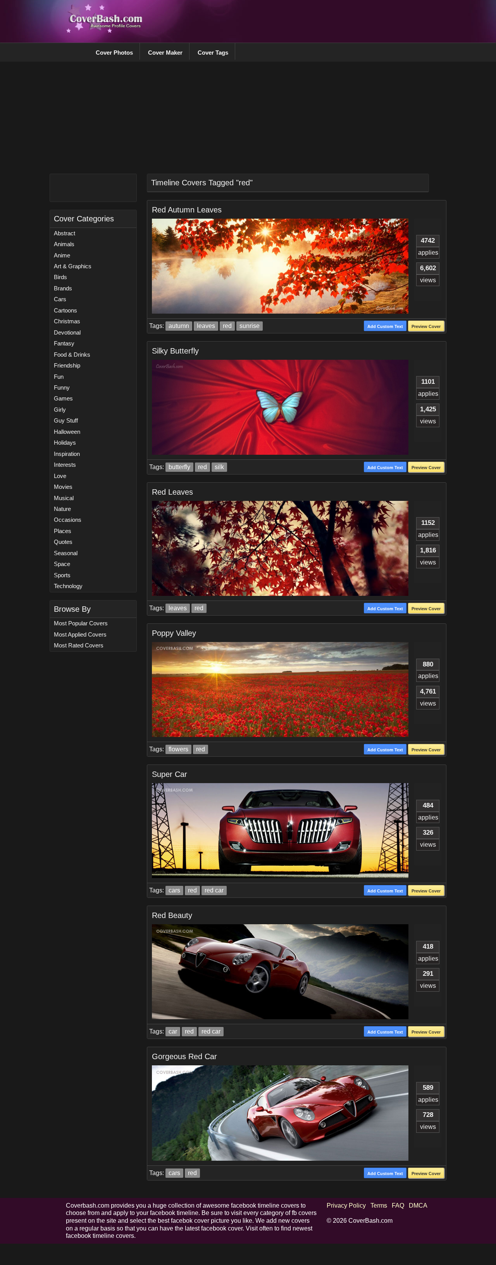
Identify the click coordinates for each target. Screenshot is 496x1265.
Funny (62, 387)
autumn (179, 326)
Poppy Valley (174, 633)
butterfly (179, 467)
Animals (64, 244)
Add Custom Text (385, 326)
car (173, 1031)
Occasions (67, 519)
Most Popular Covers (81, 623)
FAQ (398, 1205)
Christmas (67, 321)
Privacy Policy (346, 1205)
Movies (63, 486)
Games (63, 398)
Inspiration (67, 453)
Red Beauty (172, 915)
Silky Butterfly (175, 351)
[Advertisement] (289, 21)
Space (62, 564)
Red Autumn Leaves (187, 209)
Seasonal (66, 553)
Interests (65, 464)
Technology (68, 586)
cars (174, 890)
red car (214, 890)
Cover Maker (165, 52)
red (227, 326)
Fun (59, 376)
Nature (62, 509)
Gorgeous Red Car (184, 1056)
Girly (60, 409)
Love (60, 476)
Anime (62, 255)
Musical (64, 498)
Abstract (64, 233)
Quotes (63, 541)
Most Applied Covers (80, 634)
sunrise (249, 326)
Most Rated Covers (78, 645)
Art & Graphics (72, 266)
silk (219, 467)
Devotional (67, 332)
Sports (62, 575)
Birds (60, 277)
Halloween (67, 431)
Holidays (65, 442)
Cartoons (65, 310)
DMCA (418, 1205)
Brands (63, 288)
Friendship (67, 365)
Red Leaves (172, 492)
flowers (178, 749)
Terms (378, 1205)
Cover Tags (213, 52)
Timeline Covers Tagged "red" (202, 182)
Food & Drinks (72, 354)
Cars (60, 299)
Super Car (169, 774)
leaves (206, 326)
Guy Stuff (66, 420)
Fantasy (64, 343)
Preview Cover (426, 326)
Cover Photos (114, 52)
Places (62, 531)
